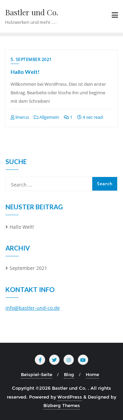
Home (92, 374)
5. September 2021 (31, 59)
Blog (69, 374)
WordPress (69, 397)
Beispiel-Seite (36, 374)
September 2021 (28, 268)
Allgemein (48, 117)
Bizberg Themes (61, 405)
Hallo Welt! (25, 71)
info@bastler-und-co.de (32, 308)
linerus (21, 117)
